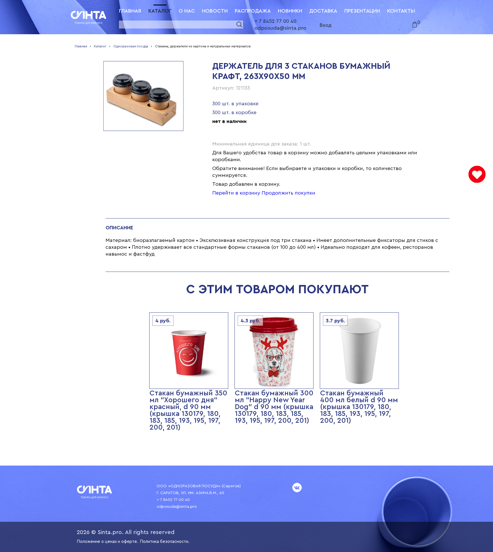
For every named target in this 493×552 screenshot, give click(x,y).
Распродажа (253, 10)
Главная (130, 10)
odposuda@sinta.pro (280, 28)
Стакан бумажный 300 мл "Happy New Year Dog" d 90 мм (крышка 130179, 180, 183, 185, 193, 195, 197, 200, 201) (274, 407)
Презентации (362, 10)
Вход (326, 25)
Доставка (323, 10)
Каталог (159, 10)
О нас (187, 10)
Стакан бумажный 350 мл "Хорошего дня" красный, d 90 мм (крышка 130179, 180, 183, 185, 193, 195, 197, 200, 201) (188, 410)
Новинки (290, 10)
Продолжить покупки (288, 192)
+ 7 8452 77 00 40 (275, 21)
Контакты (401, 10)
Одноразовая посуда (130, 46)
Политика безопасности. (164, 541)
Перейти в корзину (236, 192)
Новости (215, 10)
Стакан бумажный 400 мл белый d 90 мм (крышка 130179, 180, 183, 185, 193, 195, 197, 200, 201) (359, 407)
